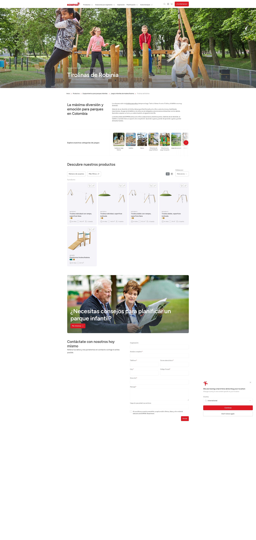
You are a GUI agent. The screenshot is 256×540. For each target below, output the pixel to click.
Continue (228, 408)
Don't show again (228, 414)
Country (206, 397)
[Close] (250, 382)
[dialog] (128, 270)
